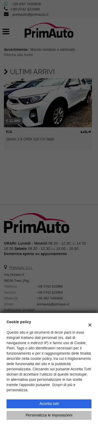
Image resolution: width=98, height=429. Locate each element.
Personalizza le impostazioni (49, 415)
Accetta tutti (49, 403)
